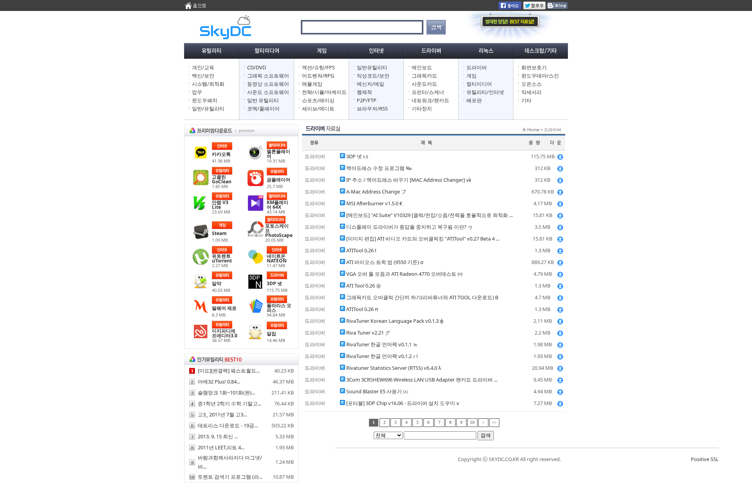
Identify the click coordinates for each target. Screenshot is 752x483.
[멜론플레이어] (256, 158)
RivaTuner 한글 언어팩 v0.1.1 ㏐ (382, 344)
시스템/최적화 (208, 83)
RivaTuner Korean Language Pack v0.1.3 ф (394, 320)
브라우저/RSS (372, 108)
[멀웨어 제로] (201, 312)
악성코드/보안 (373, 75)
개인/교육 (203, 67)
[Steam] (201, 237)
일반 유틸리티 (263, 100)
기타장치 (422, 108)
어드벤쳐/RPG (318, 75)
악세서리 (531, 92)
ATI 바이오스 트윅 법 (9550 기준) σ (384, 262)
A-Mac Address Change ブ (376, 191)
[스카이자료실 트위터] (534, 7)
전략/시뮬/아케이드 (324, 92)
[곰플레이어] (256, 184)
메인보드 (422, 67)
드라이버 (476, 67)
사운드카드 (424, 83)
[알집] (256, 338)
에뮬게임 (312, 83)
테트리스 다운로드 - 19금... (228, 425)
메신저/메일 (370, 83)
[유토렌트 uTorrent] (201, 262)
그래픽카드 (424, 75)
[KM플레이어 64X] (256, 209)
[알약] (201, 287)
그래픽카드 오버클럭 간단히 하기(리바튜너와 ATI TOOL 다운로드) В (422, 297)
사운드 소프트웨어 (268, 92)
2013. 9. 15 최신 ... (218, 436)
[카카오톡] (201, 158)
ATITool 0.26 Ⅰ (361, 250)
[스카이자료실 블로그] (557, 7)
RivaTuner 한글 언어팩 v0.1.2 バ (382, 356)
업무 (197, 92)
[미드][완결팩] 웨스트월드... (229, 370)
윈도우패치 (204, 100)
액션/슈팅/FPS (318, 67)
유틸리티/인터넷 (485, 92)
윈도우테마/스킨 (540, 75)
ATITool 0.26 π (362, 309)
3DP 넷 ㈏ (357, 156)
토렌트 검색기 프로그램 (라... (230, 476)
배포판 (474, 100)
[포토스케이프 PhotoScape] (256, 235)
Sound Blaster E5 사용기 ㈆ (377, 391)
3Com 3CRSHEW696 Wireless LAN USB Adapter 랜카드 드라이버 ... (421, 379)
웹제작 (364, 92)
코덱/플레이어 (263, 108)
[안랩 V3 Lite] (201, 209)
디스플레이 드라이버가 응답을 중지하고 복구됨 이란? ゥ (409, 226)
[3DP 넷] (256, 287)
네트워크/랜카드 (430, 100)
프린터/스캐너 (428, 92)
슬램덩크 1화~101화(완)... (226, 392)
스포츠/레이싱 (318, 100)
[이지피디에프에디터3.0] (201, 337)
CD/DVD (256, 67)
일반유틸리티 (372, 67)
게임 (471, 75)
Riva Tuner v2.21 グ (368, 332)
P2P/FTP (366, 100)
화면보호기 (534, 67)
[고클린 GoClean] (201, 183)
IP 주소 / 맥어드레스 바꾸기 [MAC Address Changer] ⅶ (408, 179)
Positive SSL (705, 459)
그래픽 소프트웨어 (268, 75)
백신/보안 (203, 75)
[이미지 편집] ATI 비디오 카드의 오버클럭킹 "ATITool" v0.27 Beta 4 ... (422, 238)
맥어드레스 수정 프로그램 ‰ (379, 168)
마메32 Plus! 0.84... (219, 381)
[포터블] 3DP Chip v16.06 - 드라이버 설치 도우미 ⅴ (402, 403)
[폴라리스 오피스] (256, 312)
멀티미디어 (479, 83)
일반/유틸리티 (208, 108)
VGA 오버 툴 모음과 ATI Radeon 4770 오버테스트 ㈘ (404, 273)
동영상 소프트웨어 (268, 83)
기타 (526, 100)
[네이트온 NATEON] (256, 262)
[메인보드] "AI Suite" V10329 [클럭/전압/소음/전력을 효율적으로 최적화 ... (429, 215)
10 (472, 422)
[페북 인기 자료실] (510, 7)
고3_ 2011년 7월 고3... (222, 414)
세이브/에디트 (318, 108)
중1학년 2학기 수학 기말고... (229, 403)
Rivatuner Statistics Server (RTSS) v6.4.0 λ (393, 367)
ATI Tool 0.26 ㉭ (363, 285)
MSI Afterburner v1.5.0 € (374, 203)
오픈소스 (531, 83)
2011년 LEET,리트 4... (221, 447)
